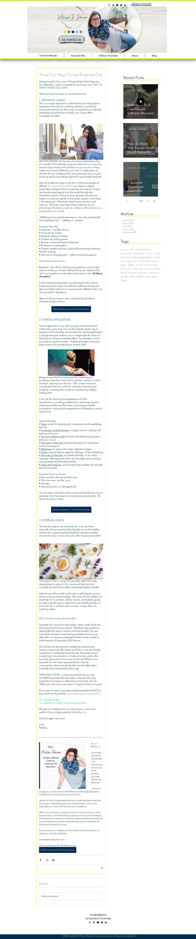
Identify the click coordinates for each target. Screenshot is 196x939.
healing (155, 261)
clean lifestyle (139, 253)
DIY (131, 249)
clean (123, 261)
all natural (125, 249)
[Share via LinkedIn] (53, 860)
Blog (149, 249)
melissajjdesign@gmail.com (98, 914)
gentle (123, 265)
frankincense (137, 269)
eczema (156, 257)
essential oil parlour (152, 269)
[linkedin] (125, 5)
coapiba (131, 265)
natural (157, 253)
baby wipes (143, 273)
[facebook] (109, 5)
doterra (149, 253)
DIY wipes (133, 273)
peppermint (132, 261)
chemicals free (144, 261)
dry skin (124, 273)
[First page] (127, 201)
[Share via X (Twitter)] (47, 860)
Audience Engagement (141, 257)
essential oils (140, 249)
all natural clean (150, 265)
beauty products (137, 276)
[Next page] (147, 201)
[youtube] (117, 5)
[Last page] (154, 201)
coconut (139, 265)
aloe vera (124, 276)
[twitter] (121, 5)
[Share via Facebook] (40, 860)
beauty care (154, 273)
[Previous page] (133, 201)
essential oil (125, 257)
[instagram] (113, 5)
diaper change (151, 276)
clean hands (126, 269)
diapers (124, 280)
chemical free (126, 253)
